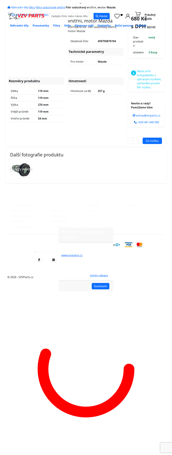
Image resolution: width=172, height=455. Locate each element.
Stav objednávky (21, 205)
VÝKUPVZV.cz (58, 216)
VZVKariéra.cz (59, 221)
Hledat (103, 16)
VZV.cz (54, 205)
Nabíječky (104, 25)
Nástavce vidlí (84, 25)
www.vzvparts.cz (71, 255)
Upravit (83, 286)
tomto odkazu (99, 275)
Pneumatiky (41, 25)
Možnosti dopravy (22, 211)
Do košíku (152, 141)
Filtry (56, 25)
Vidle (67, 25)
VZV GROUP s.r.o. (61, 227)
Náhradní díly (19, 25)
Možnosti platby (21, 216)
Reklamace (18, 221)
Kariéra (94, 211)
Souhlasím (100, 286)
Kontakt (94, 205)
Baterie (141, 25)
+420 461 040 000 (139, 3)
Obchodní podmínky (24, 227)
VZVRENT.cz (57, 211)
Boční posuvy (124, 25)
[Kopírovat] (118, 3)
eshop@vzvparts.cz (103, 3)
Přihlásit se (135, 205)
